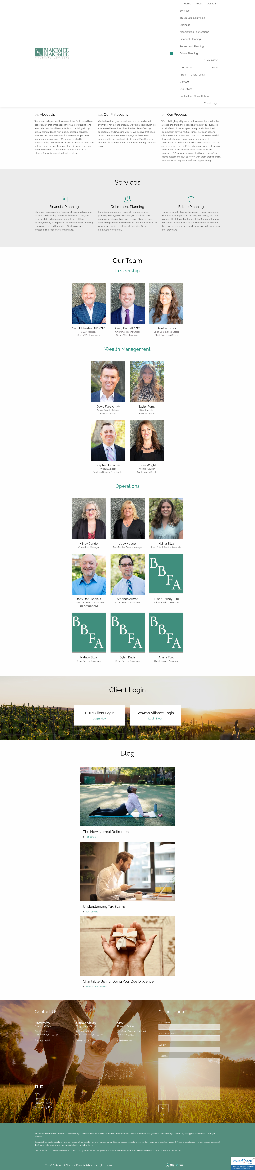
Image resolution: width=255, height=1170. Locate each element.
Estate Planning (189, 53)
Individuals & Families (192, 17)
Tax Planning (92, 912)
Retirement (91, 837)
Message (173, 1056)
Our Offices (186, 88)
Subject (173, 1045)
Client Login (211, 103)
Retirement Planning (192, 46)
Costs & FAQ (211, 60)
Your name (174, 1022)
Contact (184, 81)
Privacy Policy (43, 1103)
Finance (89, 986)
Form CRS (41, 1098)
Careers (213, 67)
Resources (187, 67)
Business (185, 24)
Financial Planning (190, 39)
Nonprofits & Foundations (194, 31)
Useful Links (198, 74)
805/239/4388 (42, 1040)
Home (187, 3)
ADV (37, 1094)
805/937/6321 (124, 1040)
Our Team (212, 3)
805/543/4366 (83, 1040)
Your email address (178, 1033)
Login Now (100, 718)
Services (184, 10)
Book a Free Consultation (194, 96)
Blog (183, 74)
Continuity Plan (44, 1107)
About (199, 3)
